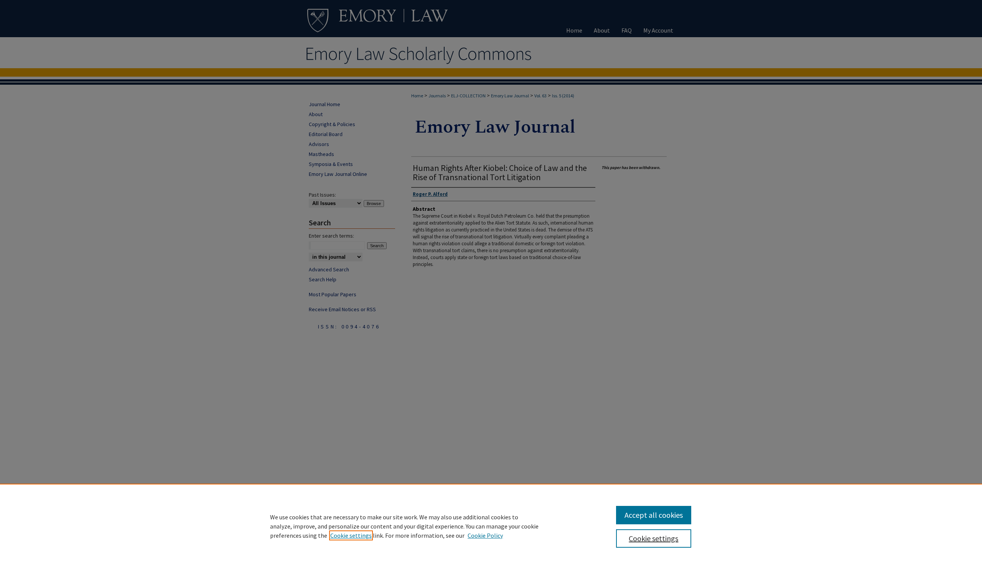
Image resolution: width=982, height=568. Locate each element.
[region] (491, 526)
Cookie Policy (485, 535)
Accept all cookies (653, 515)
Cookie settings (351, 535)
